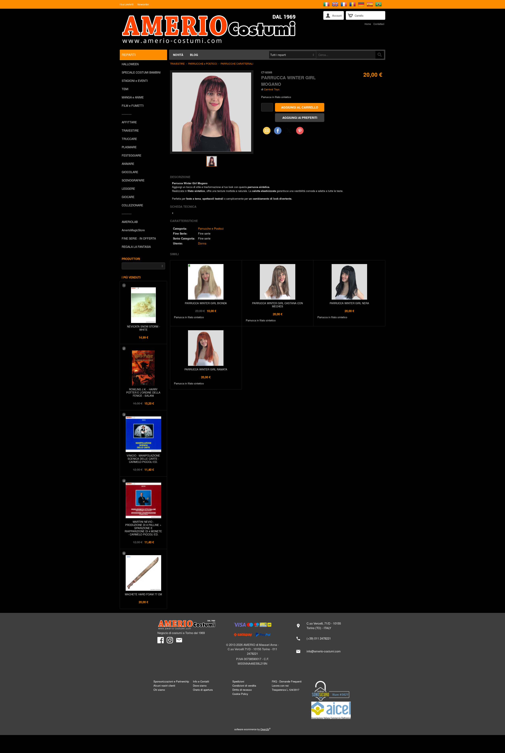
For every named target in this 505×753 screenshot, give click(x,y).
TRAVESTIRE (130, 130)
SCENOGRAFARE (133, 180)
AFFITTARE (129, 122)
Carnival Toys (272, 89)
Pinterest (300, 130)
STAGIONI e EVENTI (135, 81)
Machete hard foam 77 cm (143, 594)
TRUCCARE (129, 139)
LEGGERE (128, 189)
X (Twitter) (288, 132)
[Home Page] (219, 29)
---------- (127, 114)
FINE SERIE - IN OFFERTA (139, 238)
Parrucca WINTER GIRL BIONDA (206, 303)
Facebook (277, 130)
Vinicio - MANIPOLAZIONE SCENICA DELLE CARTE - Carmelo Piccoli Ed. (143, 459)
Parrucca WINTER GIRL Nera (349, 303)
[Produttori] (143, 266)
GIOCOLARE (130, 172)
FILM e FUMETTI (133, 106)
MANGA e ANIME (133, 97)
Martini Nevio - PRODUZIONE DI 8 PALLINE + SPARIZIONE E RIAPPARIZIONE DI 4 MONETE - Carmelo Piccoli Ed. (143, 528)
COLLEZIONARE (132, 205)
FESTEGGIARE (131, 155)
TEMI (125, 89)
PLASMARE (129, 147)
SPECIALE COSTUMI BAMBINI (141, 72)
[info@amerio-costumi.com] (320, 651)
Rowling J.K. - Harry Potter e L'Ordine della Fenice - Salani (143, 392)
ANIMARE (128, 164)
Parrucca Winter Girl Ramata (205, 369)
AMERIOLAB (130, 222)
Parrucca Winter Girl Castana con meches (277, 304)
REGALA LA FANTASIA (136, 247)
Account (337, 15)
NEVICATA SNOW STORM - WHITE (143, 328)
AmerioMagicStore (133, 230)
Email (265, 130)
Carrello (359, 15)
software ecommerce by (252, 729)
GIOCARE (128, 197)
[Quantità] (267, 107)
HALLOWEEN (130, 64)
